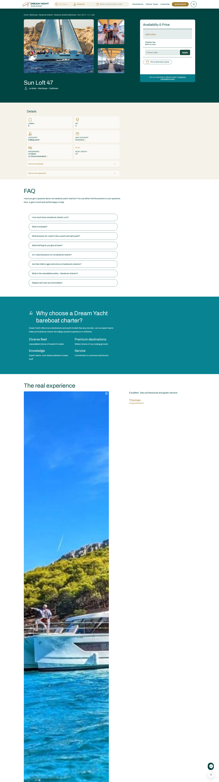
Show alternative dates (159, 62)
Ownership (165, 4)
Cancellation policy (167, 79)
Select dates (150, 34)
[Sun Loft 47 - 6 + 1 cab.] (111, 31)
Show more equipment (37, 173)
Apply (185, 52)
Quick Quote (180, 4)
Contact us (182, 77)
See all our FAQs (31, 209)
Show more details (35, 164)
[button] (73, 217)
